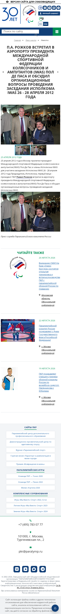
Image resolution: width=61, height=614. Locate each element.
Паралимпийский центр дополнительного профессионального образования (30, 434)
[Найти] (36, 35)
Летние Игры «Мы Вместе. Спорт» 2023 (30, 505)
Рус (40, 24)
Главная (17, 40)
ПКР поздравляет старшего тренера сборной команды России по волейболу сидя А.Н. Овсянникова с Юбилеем (49, 382)
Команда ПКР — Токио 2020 (30, 476)
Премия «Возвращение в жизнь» (30, 464)
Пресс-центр (31, 40)
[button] (57, 107)
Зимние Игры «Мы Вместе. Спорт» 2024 (30, 511)
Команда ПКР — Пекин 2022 (30, 482)
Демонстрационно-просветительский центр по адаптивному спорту (30, 442)
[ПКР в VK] (45, 8)
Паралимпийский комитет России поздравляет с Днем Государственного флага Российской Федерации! (49, 332)
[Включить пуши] (55, 608)
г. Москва (46, 346)
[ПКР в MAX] (54, 8)
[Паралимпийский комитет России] (16, 11)
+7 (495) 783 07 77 (30, 524)
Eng (45, 24)
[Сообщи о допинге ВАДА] (41, 19)
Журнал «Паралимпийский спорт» (30, 450)
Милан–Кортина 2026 (30, 487)
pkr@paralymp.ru (30, 551)
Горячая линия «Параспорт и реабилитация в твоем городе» (31, 457)
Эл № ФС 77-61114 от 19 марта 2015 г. (39, 586)
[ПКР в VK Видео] (49, 8)
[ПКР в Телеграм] (58, 8)
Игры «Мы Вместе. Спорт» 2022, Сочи (30, 500)
